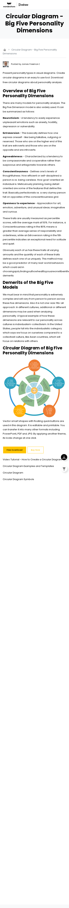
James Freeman (30, 64)
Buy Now (35, 449)
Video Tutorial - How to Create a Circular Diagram (32, 459)
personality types (23, 72)
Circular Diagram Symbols (18, 479)
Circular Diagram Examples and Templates (28, 466)
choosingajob (11, 271)
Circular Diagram (13, 472)
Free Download (14, 449)
